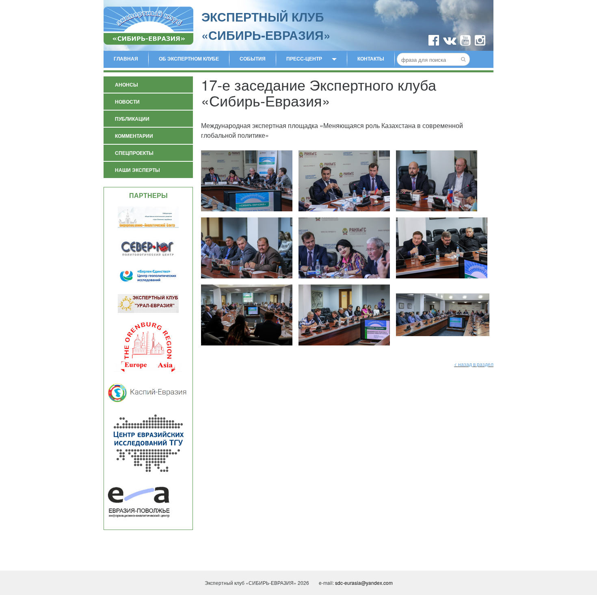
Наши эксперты (137, 170)
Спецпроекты (134, 152)
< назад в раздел (473, 363)
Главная (126, 58)
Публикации (132, 118)
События (253, 58)
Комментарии (134, 135)
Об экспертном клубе (189, 58)
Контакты (370, 58)
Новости (127, 101)
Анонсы (126, 84)
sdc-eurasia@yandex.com (364, 582)
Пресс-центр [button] (304, 58)
